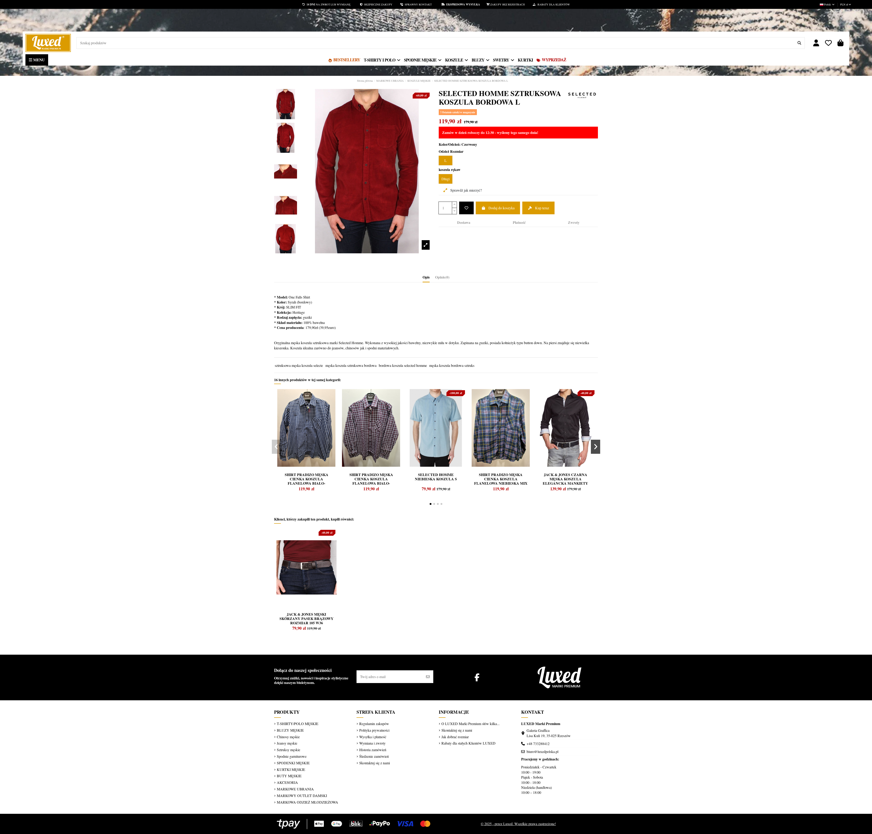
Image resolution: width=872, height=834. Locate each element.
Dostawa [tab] (463, 222)
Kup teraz (542, 207)
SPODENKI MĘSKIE (293, 762)
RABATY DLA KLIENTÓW (553, 4)
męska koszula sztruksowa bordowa (351, 365)
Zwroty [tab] (574, 222)
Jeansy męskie (287, 743)
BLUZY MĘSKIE (290, 730)
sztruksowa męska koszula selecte (299, 365)
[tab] (442, 278)
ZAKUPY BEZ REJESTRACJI (511, 4)
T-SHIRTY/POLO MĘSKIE (297, 723)
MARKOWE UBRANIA (295, 789)
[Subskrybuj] (427, 676)
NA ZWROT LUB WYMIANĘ (328, 4)
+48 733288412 (538, 743)
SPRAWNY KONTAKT (422, 4)
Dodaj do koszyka (501, 207)
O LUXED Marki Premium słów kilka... (470, 723)
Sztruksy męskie (288, 749)
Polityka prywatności (374, 730)
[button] (430, 504)
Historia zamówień (372, 749)
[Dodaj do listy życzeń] (466, 208)
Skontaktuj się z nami (374, 762)
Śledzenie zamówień (374, 756)
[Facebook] (477, 677)
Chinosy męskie (288, 736)
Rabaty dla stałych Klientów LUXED (468, 743)
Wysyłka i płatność (372, 736)
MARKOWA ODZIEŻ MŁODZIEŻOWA (307, 802)
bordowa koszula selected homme (403, 365)
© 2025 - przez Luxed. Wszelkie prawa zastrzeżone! (518, 823)
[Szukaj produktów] (799, 43)
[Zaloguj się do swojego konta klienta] (816, 43)
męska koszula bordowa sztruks (451, 365)
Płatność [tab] (519, 222)
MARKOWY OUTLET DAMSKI (302, 795)
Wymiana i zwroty (372, 743)
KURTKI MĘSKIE (291, 769)
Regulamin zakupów (374, 723)
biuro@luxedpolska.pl (542, 751)
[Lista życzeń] (828, 43)
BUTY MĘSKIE (289, 775)
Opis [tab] (426, 277)
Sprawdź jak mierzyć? (465, 190)
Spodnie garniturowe (292, 756)
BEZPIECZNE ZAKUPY (381, 4)
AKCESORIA (287, 782)
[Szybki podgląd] (286, 403)
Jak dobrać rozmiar (455, 736)
